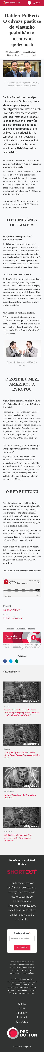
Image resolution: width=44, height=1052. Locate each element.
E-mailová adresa (21, 933)
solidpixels (27, 1047)
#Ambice (31, 629)
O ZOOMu (22, 1021)
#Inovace (10, 629)
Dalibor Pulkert (11, 609)
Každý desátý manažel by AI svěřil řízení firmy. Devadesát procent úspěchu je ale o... (22, 755)
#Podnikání (21, 629)
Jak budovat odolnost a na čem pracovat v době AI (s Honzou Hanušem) (17, 838)
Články (22, 1003)
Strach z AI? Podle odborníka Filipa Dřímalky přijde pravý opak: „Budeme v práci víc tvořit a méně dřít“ (21, 712)
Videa (22, 1008)
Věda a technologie (29, 55)
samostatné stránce (26, 973)
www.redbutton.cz (27, 993)
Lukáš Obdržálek (29, 52)
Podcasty (22, 1012)
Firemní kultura (13, 55)
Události (22, 1017)
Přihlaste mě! (22, 947)
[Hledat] (29, 3)
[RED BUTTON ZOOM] (11, 2)
